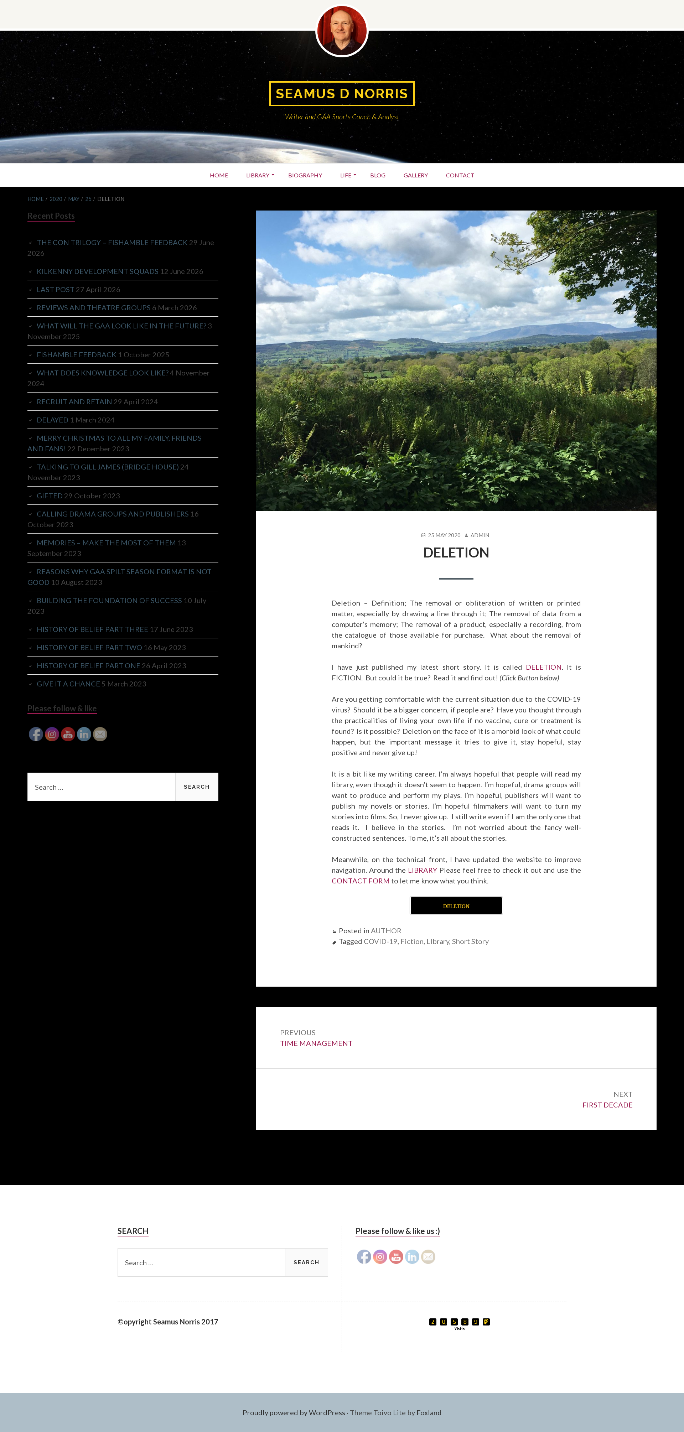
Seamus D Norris (342, 93)
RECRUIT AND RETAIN (74, 401)
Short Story (470, 941)
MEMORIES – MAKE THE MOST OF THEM (106, 542)
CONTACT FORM (361, 880)
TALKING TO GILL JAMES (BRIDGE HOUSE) (108, 466)
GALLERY (416, 175)
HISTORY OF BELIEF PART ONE (88, 665)
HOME (219, 175)
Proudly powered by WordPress (294, 1412)
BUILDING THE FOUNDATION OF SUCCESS (109, 600)
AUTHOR (386, 930)
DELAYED (52, 419)
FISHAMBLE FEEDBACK (76, 354)
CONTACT (460, 175)
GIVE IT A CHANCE (68, 683)
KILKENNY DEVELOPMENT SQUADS (98, 271)
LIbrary (437, 941)
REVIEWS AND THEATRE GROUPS (94, 307)
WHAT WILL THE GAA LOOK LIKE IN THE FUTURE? (121, 325)
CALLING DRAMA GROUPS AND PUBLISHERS (113, 513)
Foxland (429, 1412)
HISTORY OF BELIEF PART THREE (92, 629)
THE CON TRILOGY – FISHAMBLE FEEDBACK (112, 242)
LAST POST (55, 289)
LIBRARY (257, 175)
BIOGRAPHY (305, 175)
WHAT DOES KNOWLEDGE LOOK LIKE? (103, 372)
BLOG (377, 175)
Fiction (412, 941)
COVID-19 (381, 941)
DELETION (544, 667)
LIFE (345, 175)
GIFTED (50, 495)
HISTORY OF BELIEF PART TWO (89, 647)
